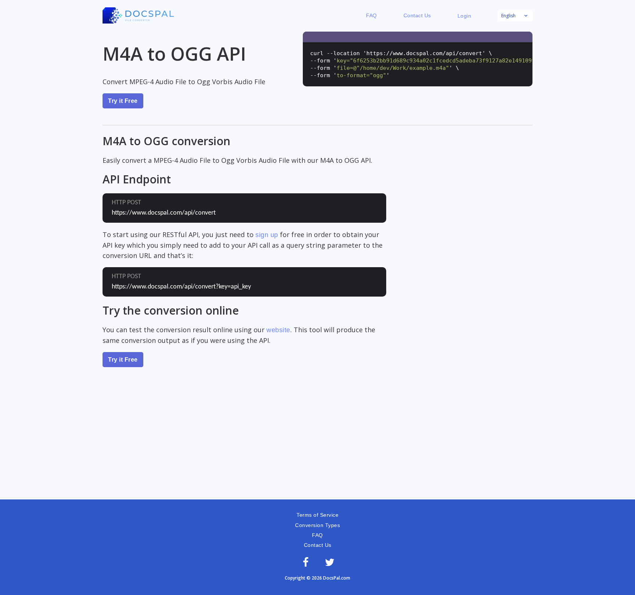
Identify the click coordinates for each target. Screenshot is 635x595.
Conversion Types (317, 525)
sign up (266, 235)
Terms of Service (317, 515)
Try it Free (123, 101)
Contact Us (417, 15)
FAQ (371, 15)
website (278, 330)
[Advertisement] (317, 444)
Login (464, 16)
